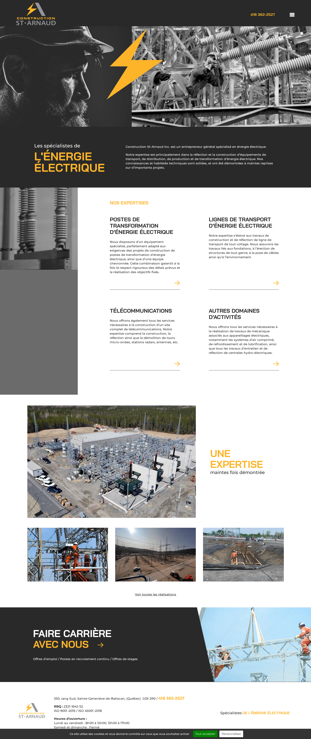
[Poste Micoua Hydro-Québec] (155, 554)
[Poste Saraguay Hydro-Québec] (67, 554)
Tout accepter (205, 734)
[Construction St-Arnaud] (36, 24)
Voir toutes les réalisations (155, 594)
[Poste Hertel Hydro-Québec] (243, 554)
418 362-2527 (263, 14)
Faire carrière (72, 638)
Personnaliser (231, 734)
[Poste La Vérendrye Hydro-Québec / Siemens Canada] (111, 461)
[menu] (288, 14)
